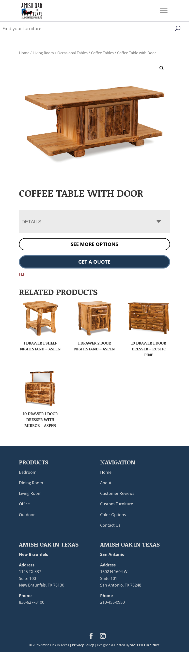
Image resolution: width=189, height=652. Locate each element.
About (105, 483)
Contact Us (110, 525)
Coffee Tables (102, 52)
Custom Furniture (116, 504)
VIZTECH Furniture (145, 645)
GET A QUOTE (94, 261)
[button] (161, 68)
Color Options (113, 514)
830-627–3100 (31, 602)
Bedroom (27, 472)
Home (24, 52)
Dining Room (31, 483)
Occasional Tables (72, 52)
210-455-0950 (112, 602)
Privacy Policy (83, 645)
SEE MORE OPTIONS (94, 244)
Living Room (43, 52)
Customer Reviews (117, 493)
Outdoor (27, 514)
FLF (22, 274)
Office (24, 504)
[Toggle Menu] (164, 10)
